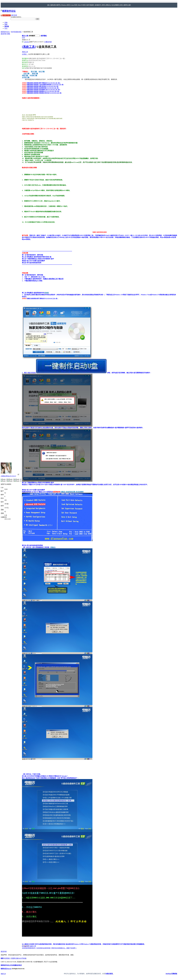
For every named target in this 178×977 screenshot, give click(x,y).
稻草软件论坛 (5, 32)
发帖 (8, 34)
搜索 (5, 24)
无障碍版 (174, 973)
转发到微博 (25, 946)
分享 (34, 946)
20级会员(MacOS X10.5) (8, 476)
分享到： (25, 54)
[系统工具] (29, 46)
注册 (12, 15)
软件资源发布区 (16, 32)
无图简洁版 (14, 958)
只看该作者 (48, 42)
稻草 (2, 958)
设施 (5, 22)
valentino (26, 42)
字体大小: (25, 40)
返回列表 (4, 34)
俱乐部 (6, 26)
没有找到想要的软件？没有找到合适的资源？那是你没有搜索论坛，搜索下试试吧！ (49, 948)
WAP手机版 (22, 958)
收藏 (31, 946)
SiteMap (168, 973)
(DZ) (3, 973)
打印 (23, 37)
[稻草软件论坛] (8, 11)
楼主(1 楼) (25, 35)
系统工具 (25, 52)
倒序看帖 (44, 35)
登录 (15, 15)
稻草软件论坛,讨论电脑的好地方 (11, 965)
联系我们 (7, 958)
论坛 (5, 28)
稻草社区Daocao (6, 968)
